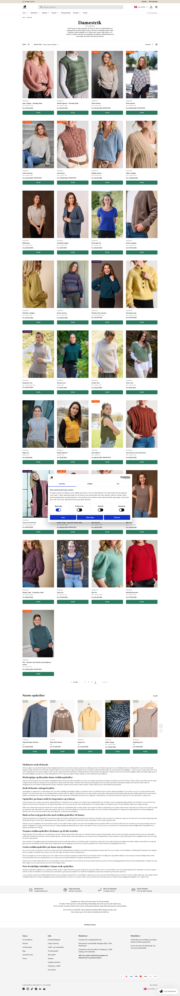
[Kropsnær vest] (38, 354)
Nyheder (51, 958)
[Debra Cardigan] (142, 214)
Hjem (23, 17)
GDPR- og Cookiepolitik (56, 947)
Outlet (85, 13)
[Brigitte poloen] (107, 144)
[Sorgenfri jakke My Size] (34, 718)
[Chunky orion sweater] (107, 284)
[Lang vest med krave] (38, 494)
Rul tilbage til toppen (90, 924)
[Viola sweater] (107, 74)
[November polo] (142, 284)
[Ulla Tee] (107, 563)
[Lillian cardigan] (142, 144)
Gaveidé (75, 13)
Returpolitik (52, 955)
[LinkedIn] (40, 989)
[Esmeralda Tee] (107, 214)
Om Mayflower (27, 940)
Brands (54, 13)
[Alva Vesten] (72, 144)
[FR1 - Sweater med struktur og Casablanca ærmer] (38, 633)
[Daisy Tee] (72, 563)
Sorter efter (38, 44)
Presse (24, 958)
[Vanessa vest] (72, 354)
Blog (23, 951)
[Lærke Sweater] (38, 144)
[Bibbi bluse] (38, 214)
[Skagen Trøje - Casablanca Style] (38, 563)
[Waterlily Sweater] (142, 563)
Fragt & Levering (53, 943)
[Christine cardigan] (38, 284)
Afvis (63, 517)
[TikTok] (32, 989)
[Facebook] (23, 989)
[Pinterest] (36, 989)
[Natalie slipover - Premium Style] (72, 74)
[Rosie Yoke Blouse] (62, 718)
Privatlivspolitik (53, 951)
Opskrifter (33, 13)
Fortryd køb (52, 970)
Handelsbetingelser (54, 940)
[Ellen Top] (142, 494)
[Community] (44, 989)
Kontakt (144, 1)
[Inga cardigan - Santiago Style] (38, 74)
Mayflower (29, 985)
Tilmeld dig (134, 940)
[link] (106, 682)
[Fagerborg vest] (145, 718)
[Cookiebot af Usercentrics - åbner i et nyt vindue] (122, 477)
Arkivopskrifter (66, 13)
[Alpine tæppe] (117, 718)
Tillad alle (117, 517)
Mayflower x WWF (54, 966)
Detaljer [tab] (90, 484)
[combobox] (80, 7)
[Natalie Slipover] (72, 424)
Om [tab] (118, 484)
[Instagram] (28, 989)
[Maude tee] (90, 718)
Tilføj (38, 112)
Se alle (155, 695)
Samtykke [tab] (62, 484)
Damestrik (29, 17)
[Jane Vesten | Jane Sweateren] (142, 424)
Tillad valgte (90, 517)
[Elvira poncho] (142, 74)
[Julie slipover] (107, 424)
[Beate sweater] (72, 284)
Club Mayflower (152, 13)
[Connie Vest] (107, 354)
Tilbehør (44, 13)
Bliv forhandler (153, 1)
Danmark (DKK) (151, 989)
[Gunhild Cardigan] (72, 214)
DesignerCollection (54, 962)
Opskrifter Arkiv (27, 955)
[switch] (79, 509)
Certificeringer (27, 947)
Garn (24, 13)
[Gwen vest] (142, 354)
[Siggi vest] (38, 424)
